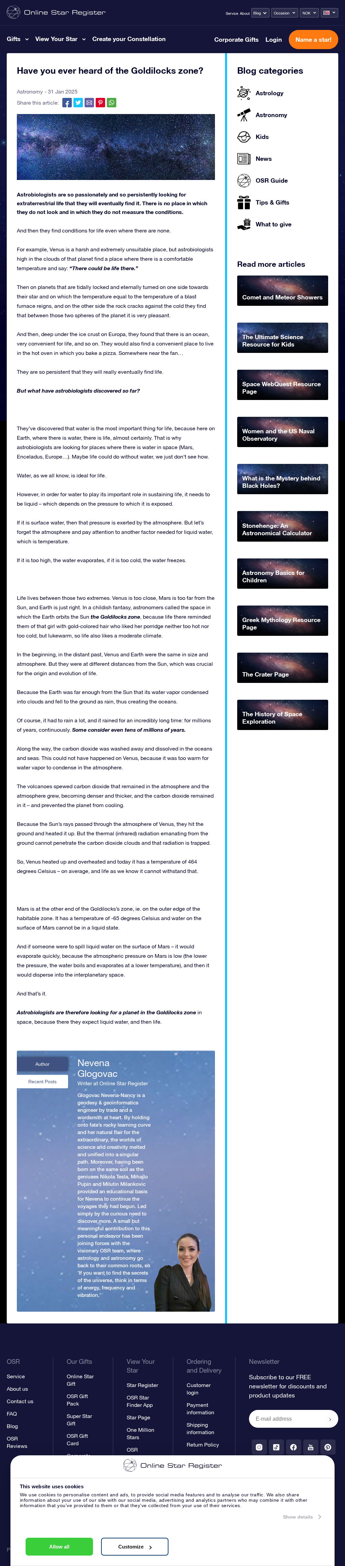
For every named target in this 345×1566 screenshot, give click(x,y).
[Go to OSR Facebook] (293, 1447)
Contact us (20, 1401)
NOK (306, 13)
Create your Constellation (129, 38)
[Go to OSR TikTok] (276, 1447)
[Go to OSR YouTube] (310, 1447)
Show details (298, 1517)
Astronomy (30, 91)
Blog (257, 13)
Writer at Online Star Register (112, 1083)
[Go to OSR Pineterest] (328, 1447)
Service (232, 13)
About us (17, 1389)
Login (273, 39)
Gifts (14, 38)
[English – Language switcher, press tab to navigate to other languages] (329, 12)
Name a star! (313, 39)
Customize (131, 1547)
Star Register (142, 1385)
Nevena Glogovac (97, 1068)
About (245, 13)
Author (42, 1064)
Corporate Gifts (236, 39)
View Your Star (56, 38)
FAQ (12, 1414)
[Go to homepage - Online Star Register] (56, 12)
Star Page (138, 1417)
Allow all (59, 1547)
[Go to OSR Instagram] (259, 1447)
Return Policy (203, 1445)
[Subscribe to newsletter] (330, 1419)
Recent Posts (42, 1081)
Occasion (281, 13)
